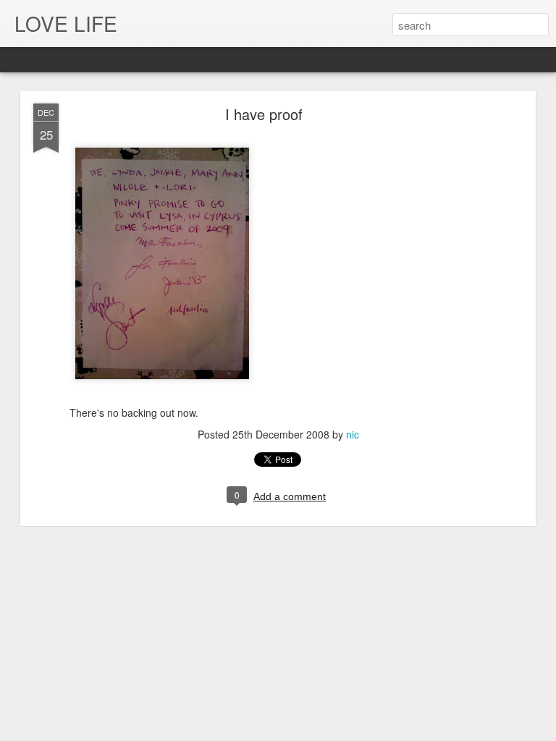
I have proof (264, 113)
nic (352, 434)
